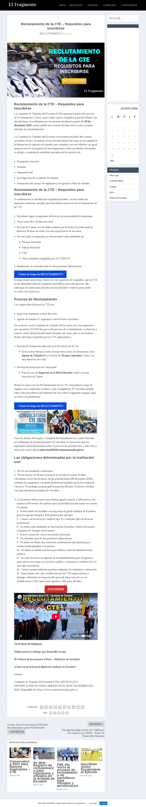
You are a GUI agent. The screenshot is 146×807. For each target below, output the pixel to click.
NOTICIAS (93, 5)
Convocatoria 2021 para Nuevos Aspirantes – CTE (20, 767)
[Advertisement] (127, 64)
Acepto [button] (103, 803)
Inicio (62, 5)
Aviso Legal (114, 175)
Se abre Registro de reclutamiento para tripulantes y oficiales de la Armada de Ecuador (44, 772)
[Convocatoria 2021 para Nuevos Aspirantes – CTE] (20, 752)
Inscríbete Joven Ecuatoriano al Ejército (91, 768)
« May (112, 161)
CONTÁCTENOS (129, 5)
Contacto (113, 187)
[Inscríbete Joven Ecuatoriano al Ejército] (91, 754)
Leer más (93, 803)
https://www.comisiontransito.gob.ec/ (57, 689)
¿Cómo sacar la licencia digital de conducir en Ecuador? (45, 666)
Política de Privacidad (118, 198)
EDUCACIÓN (75, 5)
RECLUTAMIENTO (51, 33)
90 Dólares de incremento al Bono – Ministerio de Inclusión (47, 659)
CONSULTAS (109, 5)
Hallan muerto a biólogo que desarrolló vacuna (40, 651)
